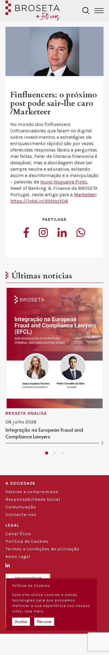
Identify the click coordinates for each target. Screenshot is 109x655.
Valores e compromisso (31, 491)
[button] (46, 453)
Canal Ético (18, 533)
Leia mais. (34, 611)
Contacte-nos (21, 514)
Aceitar (21, 621)
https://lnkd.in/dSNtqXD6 (39, 201)
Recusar (44, 621)
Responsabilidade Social (32, 499)
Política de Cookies (26, 541)
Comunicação (20, 507)
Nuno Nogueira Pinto (63, 182)
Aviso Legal (17, 556)
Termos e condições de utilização (42, 549)
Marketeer (85, 194)
